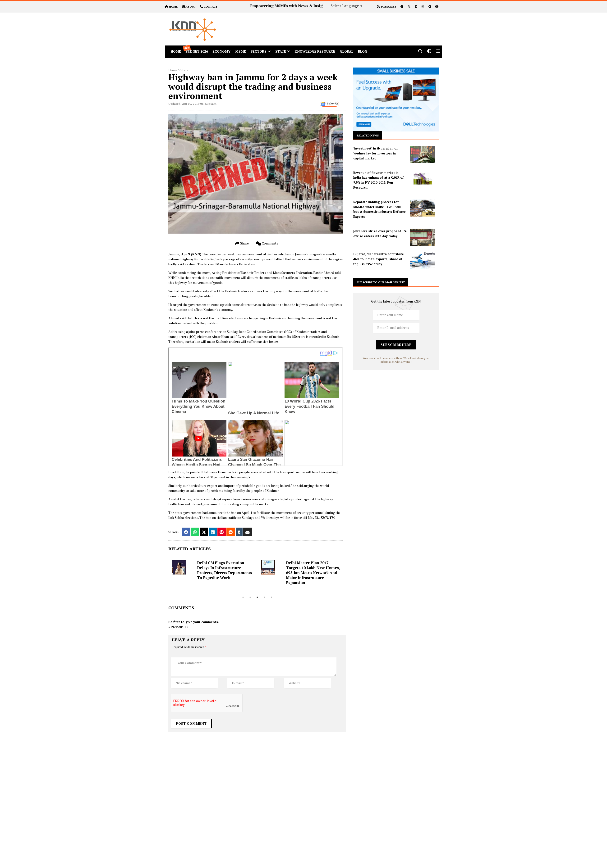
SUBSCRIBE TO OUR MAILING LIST (381, 282)
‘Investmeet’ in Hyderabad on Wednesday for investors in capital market (375, 153)
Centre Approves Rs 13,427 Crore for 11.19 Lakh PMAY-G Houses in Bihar (313, 567)
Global (346, 51)
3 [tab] (257, 597)
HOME (173, 6)
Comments (269, 243)
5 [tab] (271, 597)
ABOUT (190, 6)
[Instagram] (423, 6)
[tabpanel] (212, 575)
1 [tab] (243, 597)
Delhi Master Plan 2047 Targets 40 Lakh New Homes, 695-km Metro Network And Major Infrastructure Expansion (224, 572)
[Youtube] (437, 6)
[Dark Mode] (429, 51)
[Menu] (438, 51)
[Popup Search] (420, 51)
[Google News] (429, 6)
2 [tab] (250, 597)
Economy (221, 51)
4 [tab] (264, 597)
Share (244, 243)
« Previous (176, 626)
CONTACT (210, 6)
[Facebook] (401, 6)
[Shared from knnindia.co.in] (247, 532)
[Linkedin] (416, 6)
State (280, 51)
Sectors (259, 51)
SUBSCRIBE (388, 6)
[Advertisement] (347, 23)
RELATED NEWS (368, 135)
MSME (240, 51)
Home (172, 70)
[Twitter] (409, 6)
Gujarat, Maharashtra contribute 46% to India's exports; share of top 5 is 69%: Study (378, 259)
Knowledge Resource (315, 51)
